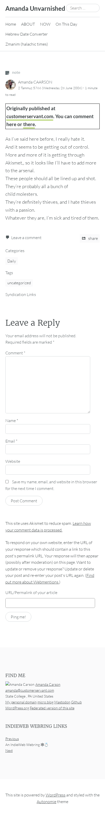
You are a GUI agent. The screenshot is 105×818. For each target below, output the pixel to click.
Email (11, 441)
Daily (11, 261)
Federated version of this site (52, 708)
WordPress (55, 794)
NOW (45, 24)
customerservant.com (29, 116)
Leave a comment (26, 237)
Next (9, 750)
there (29, 124)
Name (11, 420)
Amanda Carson (47, 684)
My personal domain (21, 702)
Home (10, 24)
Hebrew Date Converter (26, 34)
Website (12, 461)
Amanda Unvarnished (35, 8)
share (92, 238)
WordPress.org (17, 708)
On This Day (66, 24)
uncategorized (19, 282)
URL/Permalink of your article (31, 592)
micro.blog (45, 702)
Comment (15, 352)
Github (76, 702)
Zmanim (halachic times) (26, 44)
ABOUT (28, 24)
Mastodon (62, 702)
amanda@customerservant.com (29, 690)
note (15, 72)
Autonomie (46, 801)
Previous (12, 739)
